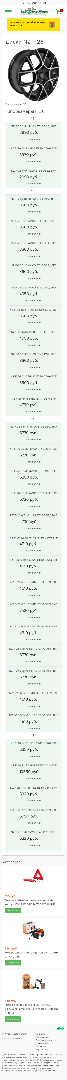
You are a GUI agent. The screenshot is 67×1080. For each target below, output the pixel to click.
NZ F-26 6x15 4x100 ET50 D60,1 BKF (33, 287)
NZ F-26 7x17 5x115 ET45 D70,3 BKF (33, 832)
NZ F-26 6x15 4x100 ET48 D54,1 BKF (33, 265)
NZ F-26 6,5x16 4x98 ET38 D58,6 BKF (33, 515)
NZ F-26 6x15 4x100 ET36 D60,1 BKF (33, 198)
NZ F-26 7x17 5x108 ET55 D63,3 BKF (34, 765)
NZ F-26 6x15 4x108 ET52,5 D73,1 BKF (33, 309)
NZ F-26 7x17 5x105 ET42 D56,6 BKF (33, 743)
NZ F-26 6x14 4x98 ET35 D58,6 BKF (33, 170)
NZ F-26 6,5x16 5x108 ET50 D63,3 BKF (33, 560)
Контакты (40, 1034)
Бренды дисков (44, 1040)
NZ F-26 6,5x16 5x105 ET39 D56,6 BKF (34, 537)
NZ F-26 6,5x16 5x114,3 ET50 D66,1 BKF (33, 715)
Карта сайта (42, 1049)
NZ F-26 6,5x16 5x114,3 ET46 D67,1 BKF (33, 693)
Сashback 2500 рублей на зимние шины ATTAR (27, 24)
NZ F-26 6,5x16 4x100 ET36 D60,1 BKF (33, 426)
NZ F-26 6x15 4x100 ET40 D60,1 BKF (33, 221)
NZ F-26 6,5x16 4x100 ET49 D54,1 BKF (33, 449)
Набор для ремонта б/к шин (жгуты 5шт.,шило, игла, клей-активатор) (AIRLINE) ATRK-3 (32, 1008)
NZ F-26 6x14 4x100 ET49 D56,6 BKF (33, 148)
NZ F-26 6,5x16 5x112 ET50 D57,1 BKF (33, 626)
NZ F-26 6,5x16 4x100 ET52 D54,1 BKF (33, 493)
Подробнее (13, 910)
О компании (42, 1043)
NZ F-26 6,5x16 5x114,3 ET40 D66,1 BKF (33, 648)
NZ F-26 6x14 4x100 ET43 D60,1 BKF (33, 126)
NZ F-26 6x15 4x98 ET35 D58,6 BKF (33, 332)
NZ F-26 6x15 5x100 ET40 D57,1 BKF (33, 354)
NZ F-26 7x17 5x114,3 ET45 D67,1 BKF (33, 810)
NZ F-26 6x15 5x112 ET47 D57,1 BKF (33, 398)
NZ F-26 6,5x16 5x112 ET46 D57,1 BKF (33, 604)
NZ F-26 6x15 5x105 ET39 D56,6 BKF (34, 376)
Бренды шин (42, 1037)
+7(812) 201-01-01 (33, 3)
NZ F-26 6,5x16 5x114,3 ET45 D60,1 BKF (33, 670)
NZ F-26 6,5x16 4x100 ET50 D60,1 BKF (33, 471)
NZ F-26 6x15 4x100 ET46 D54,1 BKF (33, 243)
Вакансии (41, 1046)
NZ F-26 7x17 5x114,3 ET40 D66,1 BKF (33, 787)
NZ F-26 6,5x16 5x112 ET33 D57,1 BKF (33, 582)
